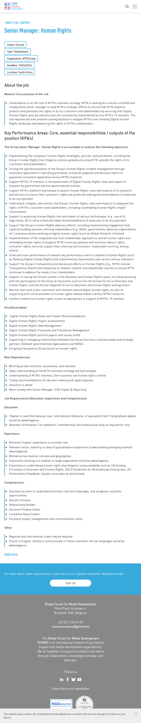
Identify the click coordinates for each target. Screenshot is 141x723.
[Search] (127, 6)
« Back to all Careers (17, 22)
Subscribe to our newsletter (70, 688)
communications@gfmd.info (70, 626)
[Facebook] (68, 679)
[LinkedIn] (62, 679)
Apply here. (11, 554)
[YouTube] (79, 679)
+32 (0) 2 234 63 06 (70, 622)
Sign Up (70, 583)
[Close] (135, 713)
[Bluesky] (73, 679)
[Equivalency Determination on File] (61, 704)
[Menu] (134, 6)
